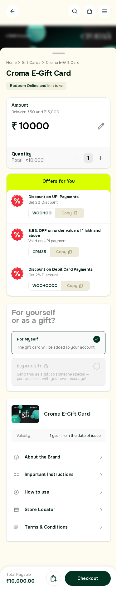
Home (11, 62)
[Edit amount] (101, 126)
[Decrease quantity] (76, 158)
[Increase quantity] (100, 158)
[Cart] (89, 11)
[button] (58, 206)
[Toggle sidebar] (104, 11)
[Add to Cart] (53, 578)
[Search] (74, 11)
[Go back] (12, 11)
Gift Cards (31, 62)
